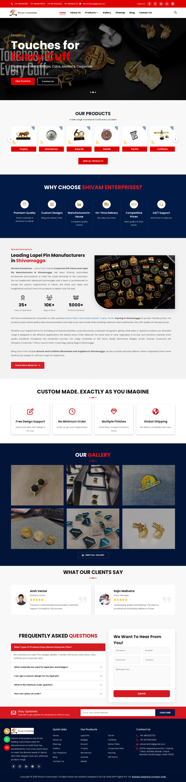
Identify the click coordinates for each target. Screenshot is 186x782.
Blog (132, 12)
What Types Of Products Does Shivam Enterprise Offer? (43, 647)
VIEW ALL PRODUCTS (93, 161)
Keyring (111, 752)
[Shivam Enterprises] (23, 12)
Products (90, 12)
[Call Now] (7, 731)
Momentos (23, 149)
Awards (51, 149)
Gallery (107, 12)
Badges (84, 739)
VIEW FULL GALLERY (94, 555)
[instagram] (155, 4)
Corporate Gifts (116, 748)
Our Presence (59, 752)
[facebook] (149, 4)
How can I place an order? (27, 693)
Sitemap (120, 12)
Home (62, 12)
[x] (167, 4)
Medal (79, 149)
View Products (22, 81)
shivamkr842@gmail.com (93, 4)
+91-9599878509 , (38, 4)
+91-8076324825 (148, 739)
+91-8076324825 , (55, 4)
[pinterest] (172, 4)
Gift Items (113, 757)
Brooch (84, 744)
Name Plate (162, 149)
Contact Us (145, 12)
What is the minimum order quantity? (33, 684)
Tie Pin (107, 149)
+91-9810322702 (71, 4)
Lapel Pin (85, 735)
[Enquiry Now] (7, 747)
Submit (142, 693)
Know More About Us (26, 365)
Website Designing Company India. (149, 776)
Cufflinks (135, 149)
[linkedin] (161, 4)
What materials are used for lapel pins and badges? (41, 667)
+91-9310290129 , (21, 4)
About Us (75, 12)
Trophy (84, 748)
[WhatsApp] (7, 739)
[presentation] (11, 139)
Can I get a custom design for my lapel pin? (36, 676)
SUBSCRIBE (165, 712)
